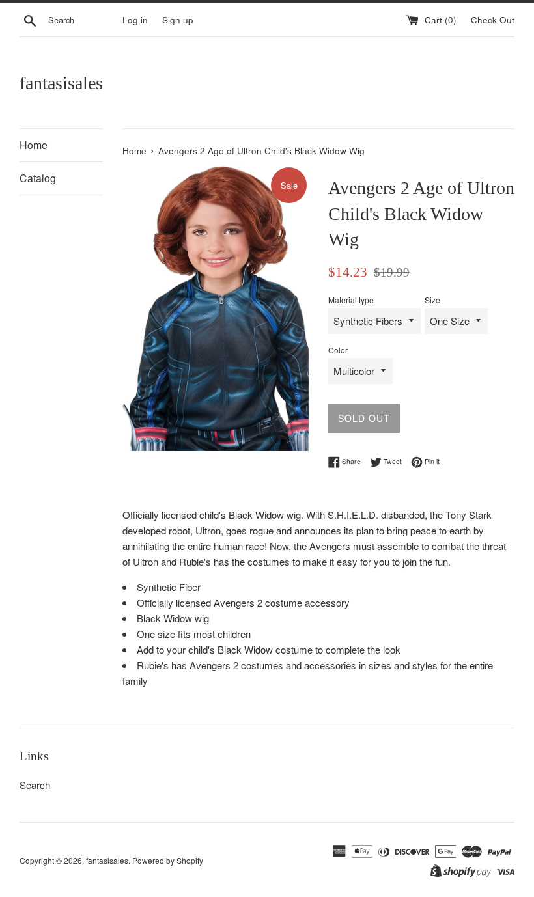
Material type (351, 299)
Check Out (492, 20)
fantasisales (61, 83)
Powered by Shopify (167, 860)
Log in (135, 20)
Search (35, 785)
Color (338, 349)
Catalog (38, 178)
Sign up (177, 20)
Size (432, 299)
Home (34, 144)
